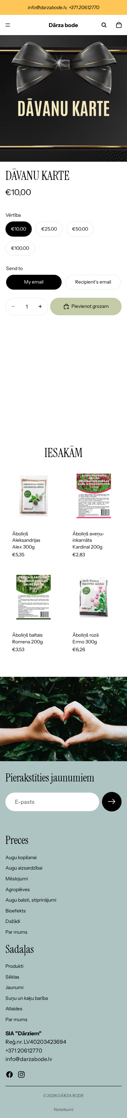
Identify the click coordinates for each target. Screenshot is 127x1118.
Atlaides (13, 1009)
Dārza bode (71, 1095)
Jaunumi (14, 988)
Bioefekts (15, 911)
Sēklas (12, 977)
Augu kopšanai (21, 857)
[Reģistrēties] (112, 801)
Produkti (14, 966)
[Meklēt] (104, 25)
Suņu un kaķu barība (26, 998)
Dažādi (12, 922)
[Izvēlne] (8, 25)
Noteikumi (63, 1109)
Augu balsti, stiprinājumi (30, 900)
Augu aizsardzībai (23, 868)
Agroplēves (17, 889)
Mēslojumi (16, 879)
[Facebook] (9, 1074)
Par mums (16, 932)
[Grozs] (118, 25)
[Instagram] (21, 1074)
